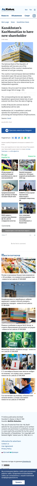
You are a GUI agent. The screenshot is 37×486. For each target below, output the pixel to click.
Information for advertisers (11, 441)
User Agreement (7, 446)
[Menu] (35, 10)
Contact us (5, 444)
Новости (5, 16)
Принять (18, 482)
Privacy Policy (6, 449)
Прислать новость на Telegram (20, 130)
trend (9, 118)
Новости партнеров (10, 255)
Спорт (27, 16)
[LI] (5, 457)
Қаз (26, 10)
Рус (31, 10)
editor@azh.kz (14, 151)
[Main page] (7, 10)
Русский (6, 452)
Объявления (16, 16)
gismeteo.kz (26, 461)
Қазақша (15, 452)
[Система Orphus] (5, 465)
